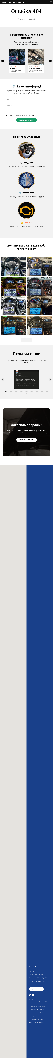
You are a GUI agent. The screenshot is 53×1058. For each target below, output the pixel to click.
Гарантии (28, 223)
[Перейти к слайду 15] (22, 391)
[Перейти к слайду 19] (27, 391)
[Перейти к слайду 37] (26, 393)
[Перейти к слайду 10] (16, 391)
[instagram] (30, 995)
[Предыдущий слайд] (2, 61)
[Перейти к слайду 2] (6, 391)
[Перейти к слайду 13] (20, 391)
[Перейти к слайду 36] (25, 393)
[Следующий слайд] (50, 61)
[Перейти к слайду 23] (32, 391)
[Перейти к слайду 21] (30, 391)
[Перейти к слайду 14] (21, 391)
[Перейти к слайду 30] (41, 391)
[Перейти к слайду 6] (11, 391)
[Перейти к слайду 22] (31, 391)
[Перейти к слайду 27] (37, 391)
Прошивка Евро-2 (14, 68)
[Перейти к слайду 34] (46, 391)
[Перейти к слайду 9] (15, 391)
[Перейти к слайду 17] (25, 391)
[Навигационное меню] (51, 2)
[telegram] (33, 995)
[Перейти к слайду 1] (5, 391)
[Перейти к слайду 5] (10, 391)
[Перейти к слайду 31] (42, 391)
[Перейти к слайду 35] (47, 391)
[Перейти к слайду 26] (36, 391)
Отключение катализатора (35, 68)
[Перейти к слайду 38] (27, 393)
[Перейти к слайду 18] (26, 391)
